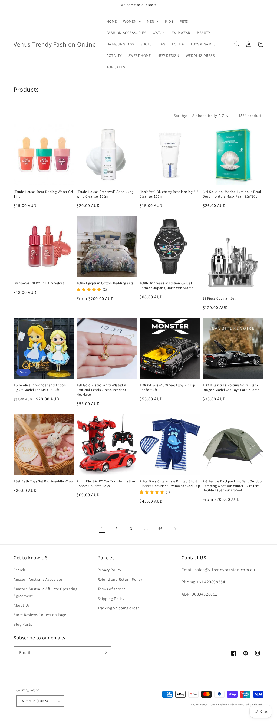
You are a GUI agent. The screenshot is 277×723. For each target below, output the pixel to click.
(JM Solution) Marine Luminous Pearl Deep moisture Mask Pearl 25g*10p (232, 194)
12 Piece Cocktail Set (219, 298)
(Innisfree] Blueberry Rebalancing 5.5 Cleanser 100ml (169, 194)
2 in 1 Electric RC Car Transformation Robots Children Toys (106, 483)
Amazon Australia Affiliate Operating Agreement (46, 592)
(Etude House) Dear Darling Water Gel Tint (43, 194)
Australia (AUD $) (35, 701)
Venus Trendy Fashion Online (218, 704)
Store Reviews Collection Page (40, 614)
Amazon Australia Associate (38, 579)
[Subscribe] (105, 652)
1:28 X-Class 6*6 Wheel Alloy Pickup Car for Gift (167, 387)
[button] (132, 21)
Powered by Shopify (250, 704)
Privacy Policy (109, 569)
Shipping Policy (111, 598)
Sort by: (180, 115)
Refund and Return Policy (120, 579)
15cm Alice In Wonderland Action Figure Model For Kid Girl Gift (40, 387)
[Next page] (175, 529)
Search (19, 569)
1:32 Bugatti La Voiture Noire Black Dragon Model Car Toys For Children (231, 387)
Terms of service (112, 588)
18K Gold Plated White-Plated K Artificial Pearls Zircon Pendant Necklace (101, 390)
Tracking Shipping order (118, 608)
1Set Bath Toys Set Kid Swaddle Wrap (43, 481)
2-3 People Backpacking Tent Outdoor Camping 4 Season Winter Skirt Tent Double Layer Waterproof (233, 486)
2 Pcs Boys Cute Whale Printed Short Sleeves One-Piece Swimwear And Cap (170, 483)
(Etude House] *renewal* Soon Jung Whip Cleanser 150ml (105, 194)
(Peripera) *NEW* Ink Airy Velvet (39, 283)
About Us (22, 605)
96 (160, 528)
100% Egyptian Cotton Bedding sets (105, 283)
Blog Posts (23, 624)
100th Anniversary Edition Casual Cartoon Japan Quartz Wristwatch (167, 285)
